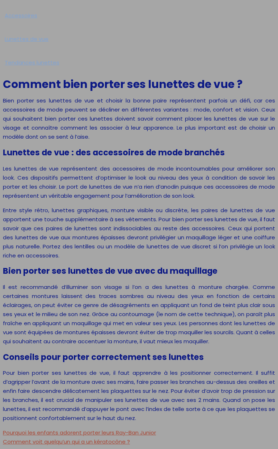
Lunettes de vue (27, 39)
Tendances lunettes (32, 62)
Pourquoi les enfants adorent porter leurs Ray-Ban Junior (79, 432)
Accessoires (21, 15)
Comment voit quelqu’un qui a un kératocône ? (66, 441)
